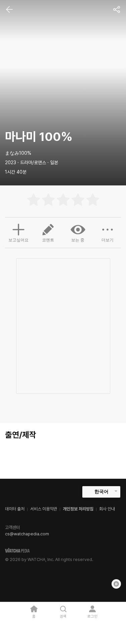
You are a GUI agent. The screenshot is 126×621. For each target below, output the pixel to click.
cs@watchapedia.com (27, 533)
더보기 (107, 240)
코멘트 (48, 240)
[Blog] (116, 584)
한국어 (101, 491)
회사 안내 (107, 508)
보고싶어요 (18, 240)
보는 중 (77, 240)
